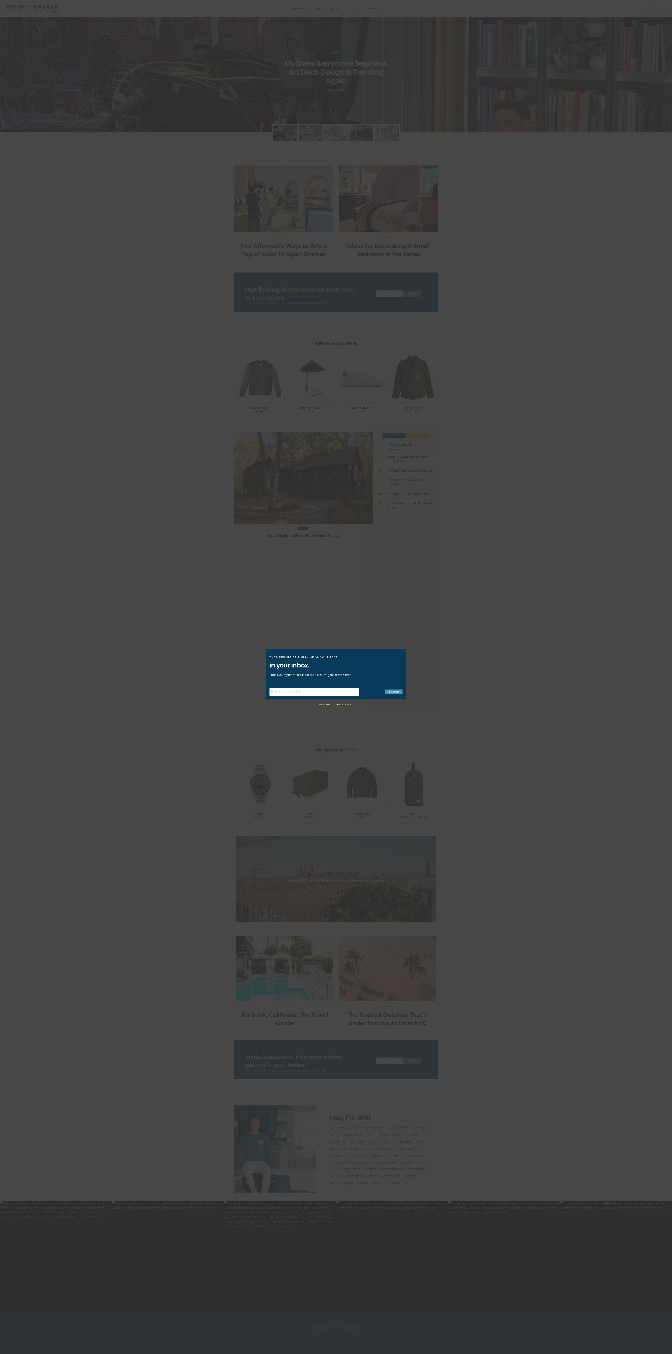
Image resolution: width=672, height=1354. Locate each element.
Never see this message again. (336, 704)
